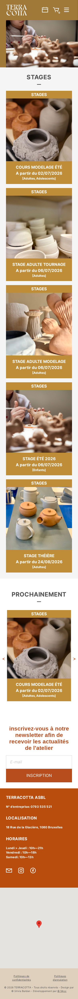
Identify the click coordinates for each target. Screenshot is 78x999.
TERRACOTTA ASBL (16, 10)
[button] (3, 659)
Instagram (21, 870)
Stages (39, 94)
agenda (45, 10)
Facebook (33, 870)
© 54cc (62, 991)
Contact (9, 870)
